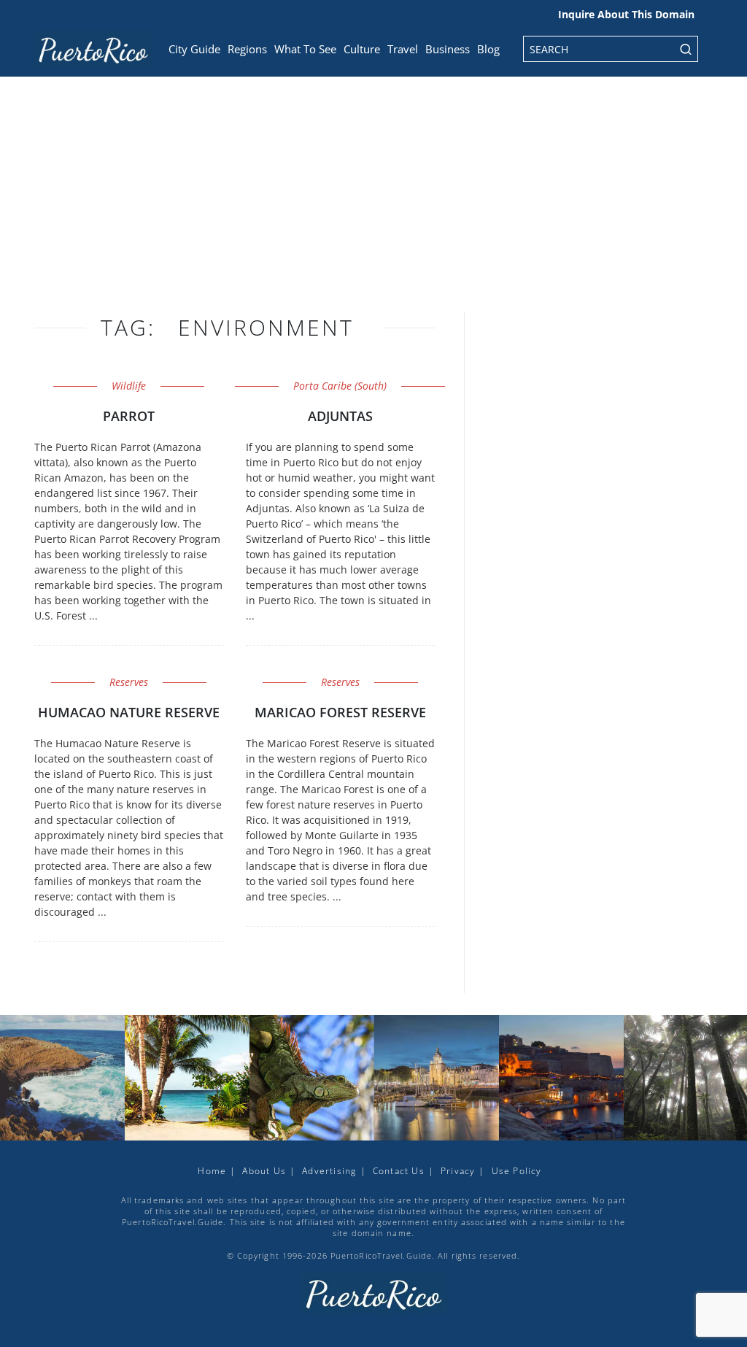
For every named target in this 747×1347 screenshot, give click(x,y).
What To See (305, 49)
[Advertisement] (373, 204)
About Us (264, 1171)
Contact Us (399, 1171)
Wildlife (129, 386)
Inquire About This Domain (626, 14)
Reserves (128, 682)
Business (447, 49)
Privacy (458, 1171)
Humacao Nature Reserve (129, 712)
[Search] (685, 49)
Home (212, 1171)
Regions (247, 49)
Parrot (129, 416)
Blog (488, 49)
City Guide (194, 49)
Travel (402, 49)
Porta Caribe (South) (340, 386)
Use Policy (517, 1171)
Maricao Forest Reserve (340, 712)
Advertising (329, 1171)
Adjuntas (340, 416)
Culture (362, 49)
